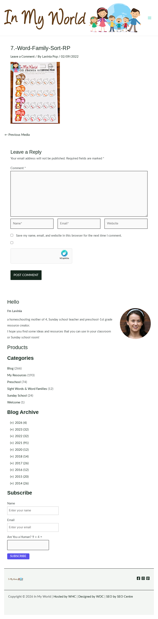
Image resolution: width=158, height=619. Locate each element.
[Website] (126, 224)
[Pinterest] (148, 578)
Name (11, 503)
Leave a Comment (22, 56)
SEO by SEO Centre (119, 596)
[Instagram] (143, 578)
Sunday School (17, 395)
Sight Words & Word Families (27, 388)
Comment (18, 168)
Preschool (14, 382)
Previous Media (17, 135)
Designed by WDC (91, 596)
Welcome (13, 402)
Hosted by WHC (64, 596)
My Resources (17, 375)
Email (11, 520)
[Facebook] (138, 578)
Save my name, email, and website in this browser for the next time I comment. (69, 235)
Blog (10, 368)
